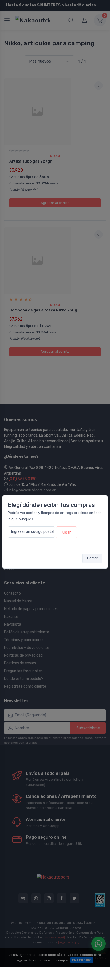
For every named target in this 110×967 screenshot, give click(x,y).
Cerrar (92, 558)
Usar (66, 532)
